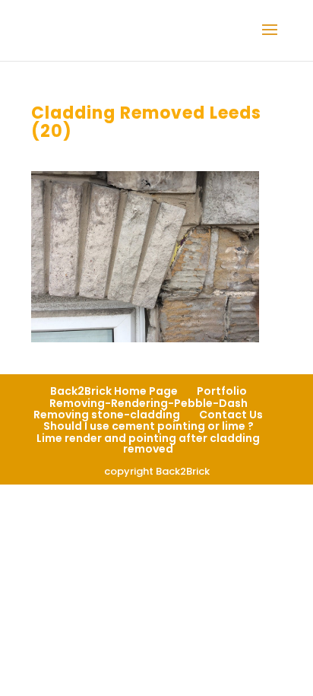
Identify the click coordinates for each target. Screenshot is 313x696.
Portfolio (222, 391)
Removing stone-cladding (106, 414)
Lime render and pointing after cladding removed (148, 443)
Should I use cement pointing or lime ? (148, 426)
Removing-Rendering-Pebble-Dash (148, 403)
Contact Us (231, 414)
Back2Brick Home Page (114, 391)
